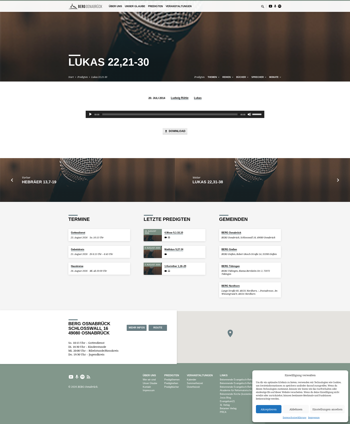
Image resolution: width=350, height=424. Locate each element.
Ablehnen (295, 409)
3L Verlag (225, 405)
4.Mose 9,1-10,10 (173, 232)
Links (224, 375)
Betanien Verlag (228, 408)
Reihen (226, 77)
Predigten (155, 6)
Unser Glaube (135, 6)
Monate (274, 77)
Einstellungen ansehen (327, 409)
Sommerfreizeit (195, 383)
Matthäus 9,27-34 (173, 249)
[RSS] (88, 376)
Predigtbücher (171, 387)
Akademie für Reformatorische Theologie (241, 390)
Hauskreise (77, 266)
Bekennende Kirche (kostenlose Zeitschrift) (242, 394)
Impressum (314, 417)
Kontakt (147, 387)
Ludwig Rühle (179, 97)
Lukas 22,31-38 (207, 182)
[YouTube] (271, 6)
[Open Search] (263, 6)
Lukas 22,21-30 (99, 77)
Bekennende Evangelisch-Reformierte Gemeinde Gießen (249, 383)
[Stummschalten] (249, 114)
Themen (212, 77)
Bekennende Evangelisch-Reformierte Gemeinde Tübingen (250, 387)
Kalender (191, 379)
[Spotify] (280, 6)
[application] (175, 114)
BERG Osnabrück (231, 232)
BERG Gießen (229, 249)
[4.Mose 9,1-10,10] (153, 235)
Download (176, 131)
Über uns (115, 6)
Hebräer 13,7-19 (39, 182)
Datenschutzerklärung (294, 417)
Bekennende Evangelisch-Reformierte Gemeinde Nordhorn (250, 379)
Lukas (198, 97)
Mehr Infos (137, 327)
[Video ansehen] (165, 237)
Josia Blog (225, 397)
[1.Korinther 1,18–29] (153, 269)
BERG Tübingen (230, 266)
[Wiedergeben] (90, 114)
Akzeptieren (269, 409)
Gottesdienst (78, 232)
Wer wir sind (149, 379)
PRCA (223, 412)
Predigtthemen (172, 379)
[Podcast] (275, 6)
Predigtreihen (171, 383)
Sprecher (257, 77)
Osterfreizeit (193, 387)
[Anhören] (169, 237)
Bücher (241, 77)
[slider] (257, 114)
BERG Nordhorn (230, 285)
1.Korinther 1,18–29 (175, 266)
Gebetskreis (77, 249)
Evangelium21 (227, 401)
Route (157, 327)
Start (71, 77)
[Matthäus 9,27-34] (153, 252)
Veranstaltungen (179, 6)
